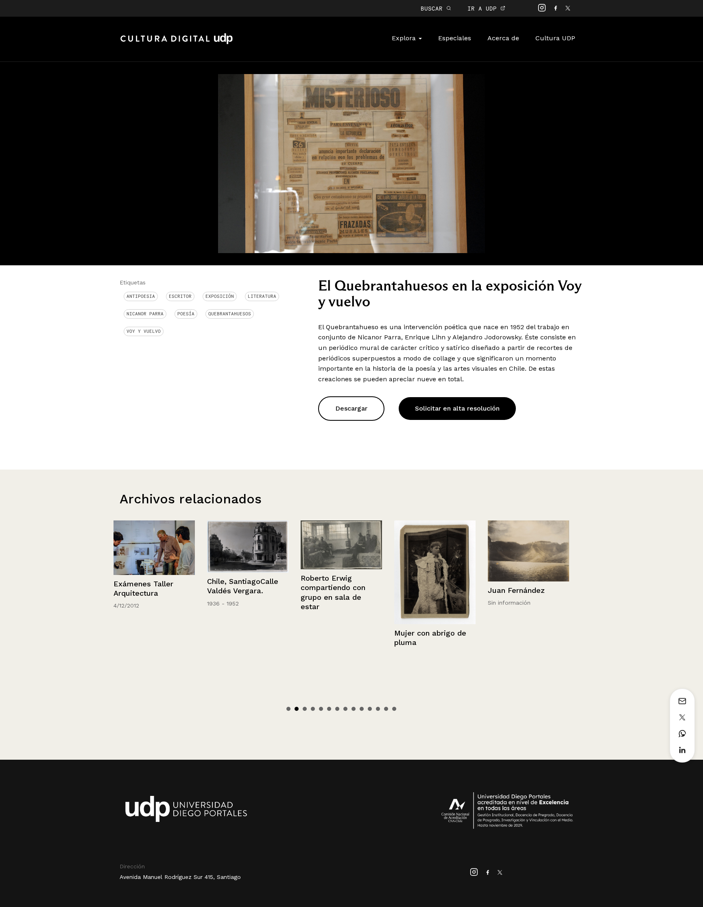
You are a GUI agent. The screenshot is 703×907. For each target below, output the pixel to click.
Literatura (262, 296)
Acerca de (503, 38)
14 (394, 709)
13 (386, 709)
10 (362, 709)
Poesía (185, 314)
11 (370, 709)
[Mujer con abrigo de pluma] (341, 572)
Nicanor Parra (145, 314)
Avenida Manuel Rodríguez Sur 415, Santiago (180, 877)
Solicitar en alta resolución (457, 408)
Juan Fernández (423, 590)
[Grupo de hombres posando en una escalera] (529, 577)
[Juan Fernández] (435, 550)
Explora (405, 38)
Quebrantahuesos (229, 314)
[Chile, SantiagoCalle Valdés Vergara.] (154, 546)
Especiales (454, 38)
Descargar (351, 408)
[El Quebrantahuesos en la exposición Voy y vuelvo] (351, 163)
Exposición (219, 296)
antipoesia (141, 296)
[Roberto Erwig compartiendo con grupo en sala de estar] (248, 544)
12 (378, 709)
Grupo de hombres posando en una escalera (521, 653)
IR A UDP (483, 8)
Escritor (180, 296)
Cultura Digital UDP (177, 43)
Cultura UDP (555, 38)
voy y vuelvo (144, 331)
